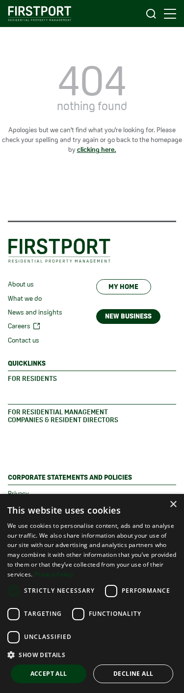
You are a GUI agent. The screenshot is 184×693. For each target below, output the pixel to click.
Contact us (23, 340)
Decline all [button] (133, 673)
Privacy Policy (53, 574)
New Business (128, 316)
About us (21, 284)
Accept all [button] (48, 673)
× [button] (173, 504)
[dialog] (92, 593)
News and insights (35, 312)
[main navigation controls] (170, 14)
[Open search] (151, 13)
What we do (25, 298)
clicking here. (96, 149)
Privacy (18, 493)
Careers (19, 325)
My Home (123, 286)
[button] (92, 655)
